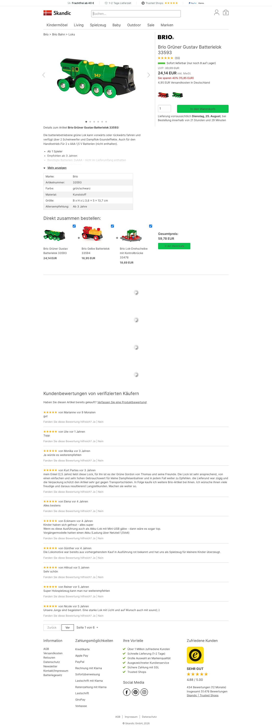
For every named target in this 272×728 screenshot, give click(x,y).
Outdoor (134, 25)
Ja (94, 421)
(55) (169, 58)
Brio (46, 34)
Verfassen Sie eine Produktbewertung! (122, 402)
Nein (101, 421)
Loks (71, 34)
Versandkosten (53, 653)
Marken (167, 25)
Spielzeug (98, 25)
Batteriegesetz (52, 675)
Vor (68, 627)
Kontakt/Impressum (55, 670)
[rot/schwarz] (165, 95)
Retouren (49, 657)
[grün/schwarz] (179, 95)
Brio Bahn (58, 34)
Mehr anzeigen (57, 167)
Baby (117, 25)
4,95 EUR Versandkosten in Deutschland (184, 82)
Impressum (131, 716)
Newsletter (50, 666)
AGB (46, 648)
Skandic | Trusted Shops (202, 695)
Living (79, 25)
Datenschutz (51, 662)
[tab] (86, 122)
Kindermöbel (57, 25)
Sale (150, 25)
